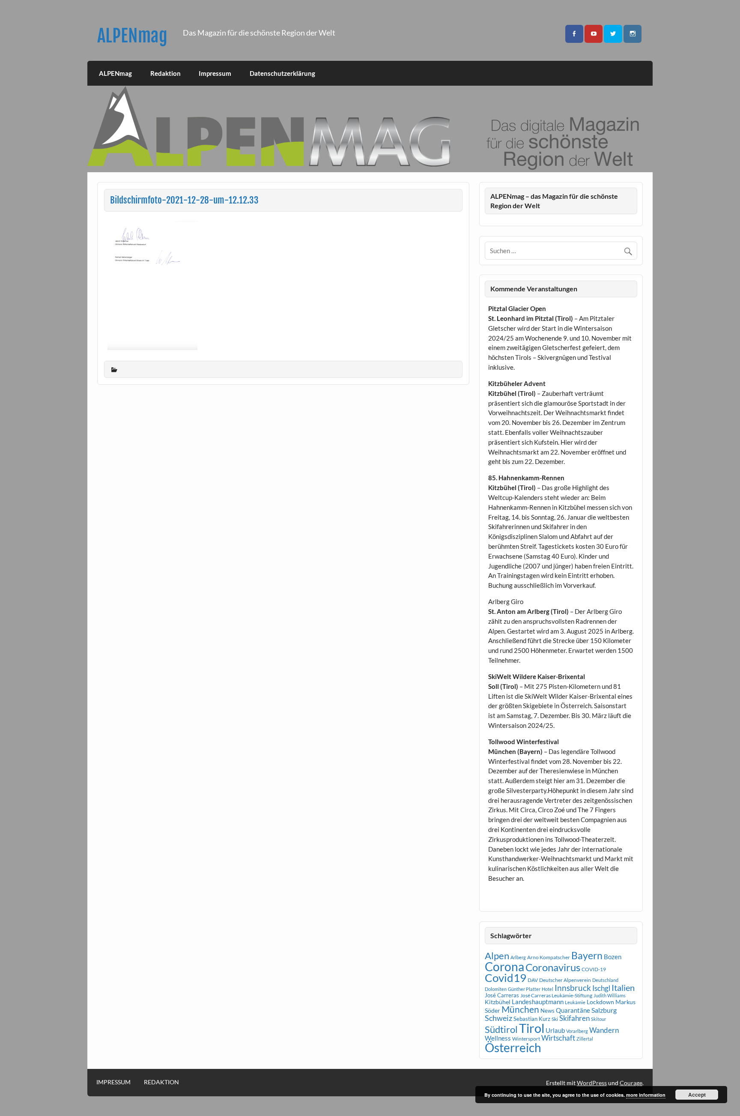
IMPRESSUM (113, 1082)
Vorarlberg (577, 1031)
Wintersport (526, 1038)
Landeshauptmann (538, 1001)
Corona (504, 967)
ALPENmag (132, 36)
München (520, 1009)
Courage (631, 1082)
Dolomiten (496, 989)
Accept (697, 1094)
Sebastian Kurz (531, 1018)
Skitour (598, 1019)
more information (645, 1095)
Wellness (498, 1038)
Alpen (497, 955)
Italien (623, 988)
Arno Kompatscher (548, 957)
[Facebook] (574, 34)
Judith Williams (610, 995)
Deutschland (605, 980)
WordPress (592, 1082)
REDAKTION (161, 1082)
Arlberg (518, 957)
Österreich (513, 1048)
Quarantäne (573, 1010)
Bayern (587, 955)
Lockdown (600, 1002)
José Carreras (502, 995)
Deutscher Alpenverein (565, 980)
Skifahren (574, 1018)
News (547, 1010)
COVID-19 (594, 969)
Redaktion (165, 73)
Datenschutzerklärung (282, 73)
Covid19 (505, 977)
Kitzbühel (497, 1002)
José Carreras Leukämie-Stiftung (556, 995)
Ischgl (601, 988)
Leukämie (575, 1002)
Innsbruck (573, 988)
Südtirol (501, 1029)
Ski (555, 1019)
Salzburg (604, 1010)
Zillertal (584, 1038)
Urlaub (555, 1030)
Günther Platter (524, 989)
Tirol (531, 1027)
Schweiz (498, 1018)
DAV (533, 980)
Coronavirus (552, 967)
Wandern (604, 1030)
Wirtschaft (558, 1037)
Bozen (612, 956)
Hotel (547, 989)
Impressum (215, 73)
